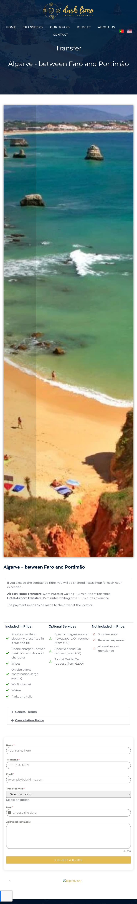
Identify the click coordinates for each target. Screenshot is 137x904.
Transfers (33, 27)
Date (9, 807)
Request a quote (68, 860)
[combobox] (18, 799)
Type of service (15, 788)
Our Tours (60, 27)
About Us (106, 27)
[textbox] (18, 799)
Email (10, 774)
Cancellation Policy (29, 720)
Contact (60, 34)
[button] (68, 712)
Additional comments (18, 821)
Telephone (12, 759)
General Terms (26, 712)
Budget (84, 27)
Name (10, 745)
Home (11, 27)
